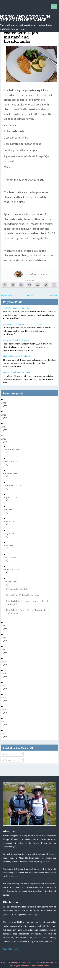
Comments (9, 760)
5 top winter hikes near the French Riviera (22, 324)
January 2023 (11, 581)
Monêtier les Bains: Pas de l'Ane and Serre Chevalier (28, 611)
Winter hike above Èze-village (16, 372)
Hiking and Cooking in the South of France (25, 18)
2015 (4, 709)
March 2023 (11, 557)
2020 (4, 649)
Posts (7, 754)
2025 (4, 414)
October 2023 (12, 473)
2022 (4, 625)
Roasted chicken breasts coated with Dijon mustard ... (29, 602)
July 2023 (9, 509)
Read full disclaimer (11, 949)
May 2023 (10, 533)
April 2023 (10, 545)
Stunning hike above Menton (16, 340)
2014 (4, 721)
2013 (4, 733)
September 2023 (13, 485)
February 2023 (12, 569)
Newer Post (6, 295)
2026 (4, 402)
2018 (4, 673)
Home (30, 295)
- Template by (45, 962)
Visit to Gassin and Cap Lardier (17, 356)
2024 (4, 426)
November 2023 (13, 461)
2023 (4, 438)
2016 (4, 697)
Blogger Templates (21, 966)
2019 (4, 661)
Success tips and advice (39, 966)
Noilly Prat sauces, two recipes (17, 307)
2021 (4, 637)
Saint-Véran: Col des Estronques (23, 595)
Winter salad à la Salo (18, 589)
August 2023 (11, 497)
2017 (4, 685)
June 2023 (10, 521)
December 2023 (13, 449)
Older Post (53, 295)
